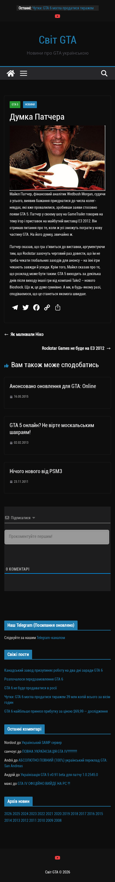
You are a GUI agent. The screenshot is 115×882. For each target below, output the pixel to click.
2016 (91, 814)
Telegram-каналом (51, 638)
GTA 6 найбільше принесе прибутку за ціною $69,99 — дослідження (56, 711)
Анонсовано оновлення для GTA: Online (53, 386)
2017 (82, 814)
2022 (41, 814)
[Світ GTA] (10, 73)
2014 (8, 820)
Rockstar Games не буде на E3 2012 (73, 348)
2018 (74, 814)
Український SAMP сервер (42, 742)
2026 (8, 814)
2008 (58, 820)
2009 (49, 820)
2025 (16, 814)
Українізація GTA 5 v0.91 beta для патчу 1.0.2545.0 (59, 775)
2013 (16, 820)
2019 (66, 814)
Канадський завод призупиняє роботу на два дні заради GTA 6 (53, 670)
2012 (24, 820)
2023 (33, 814)
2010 (41, 820)
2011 (33, 820)
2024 (24, 814)
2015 (99, 814)
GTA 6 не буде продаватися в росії (30, 688)
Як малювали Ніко (27, 334)
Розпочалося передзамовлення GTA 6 (33, 679)
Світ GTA (57, 40)
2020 (58, 814)
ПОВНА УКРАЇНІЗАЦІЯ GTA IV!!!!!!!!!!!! (49, 751)
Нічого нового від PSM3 (36, 471)
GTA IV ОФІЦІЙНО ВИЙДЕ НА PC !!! (44, 783)
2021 (49, 814)
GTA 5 (15, 104)
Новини (30, 104)
